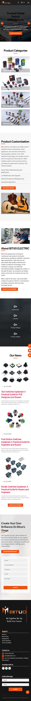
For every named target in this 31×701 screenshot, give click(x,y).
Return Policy (5, 636)
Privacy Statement (6, 640)
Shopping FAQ (5, 638)
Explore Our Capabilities (9, 289)
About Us (4, 634)
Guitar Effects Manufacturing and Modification (11, 171)
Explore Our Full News (15, 505)
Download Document (11, 551)
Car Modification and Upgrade (10, 175)
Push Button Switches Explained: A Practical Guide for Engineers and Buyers (15, 442)
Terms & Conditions (6, 642)
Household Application (8, 182)
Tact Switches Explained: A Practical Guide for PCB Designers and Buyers (13, 394)
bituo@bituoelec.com (10, 655)
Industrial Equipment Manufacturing (12, 179)
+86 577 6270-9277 (9, 653)
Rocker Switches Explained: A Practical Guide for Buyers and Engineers (15, 489)
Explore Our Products (15, 33)
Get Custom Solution (8, 188)
